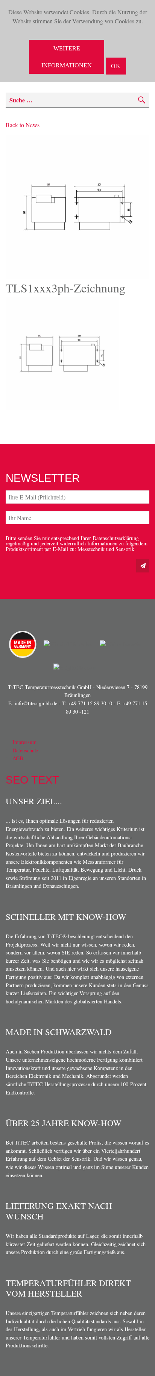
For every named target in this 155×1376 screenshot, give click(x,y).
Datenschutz (25, 750)
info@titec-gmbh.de (36, 703)
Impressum (24, 742)
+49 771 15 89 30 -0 (90, 703)
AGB (17, 758)
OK (116, 66)
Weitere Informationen (66, 56)
